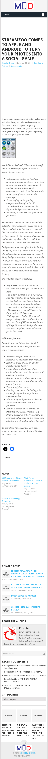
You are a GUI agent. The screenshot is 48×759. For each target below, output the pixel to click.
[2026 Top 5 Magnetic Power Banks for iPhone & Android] (9, 716)
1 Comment (15, 599)
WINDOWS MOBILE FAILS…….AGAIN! (30, 675)
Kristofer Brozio (8, 63)
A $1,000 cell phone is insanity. (30, 672)
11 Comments (16, 590)
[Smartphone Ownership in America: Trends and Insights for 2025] (39, 716)
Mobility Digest (27, 753)
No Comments (16, 66)
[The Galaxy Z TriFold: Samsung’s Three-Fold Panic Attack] (24, 716)
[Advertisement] (25, 24)
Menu (6, 15)
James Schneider (10, 679)
